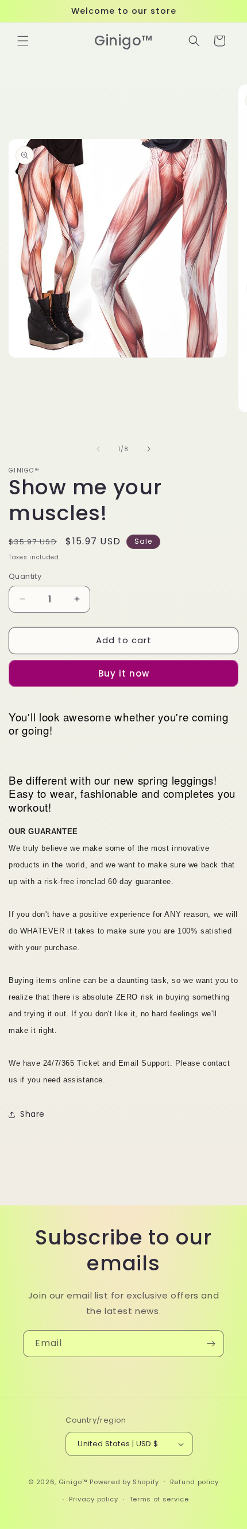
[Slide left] (98, 449)
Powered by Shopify (124, 1481)
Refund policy (194, 1481)
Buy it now (123, 673)
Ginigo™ (73, 1481)
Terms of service (159, 1499)
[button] (23, 40)
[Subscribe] (210, 1343)
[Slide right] (148, 449)
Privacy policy (93, 1499)
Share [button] (32, 1114)
